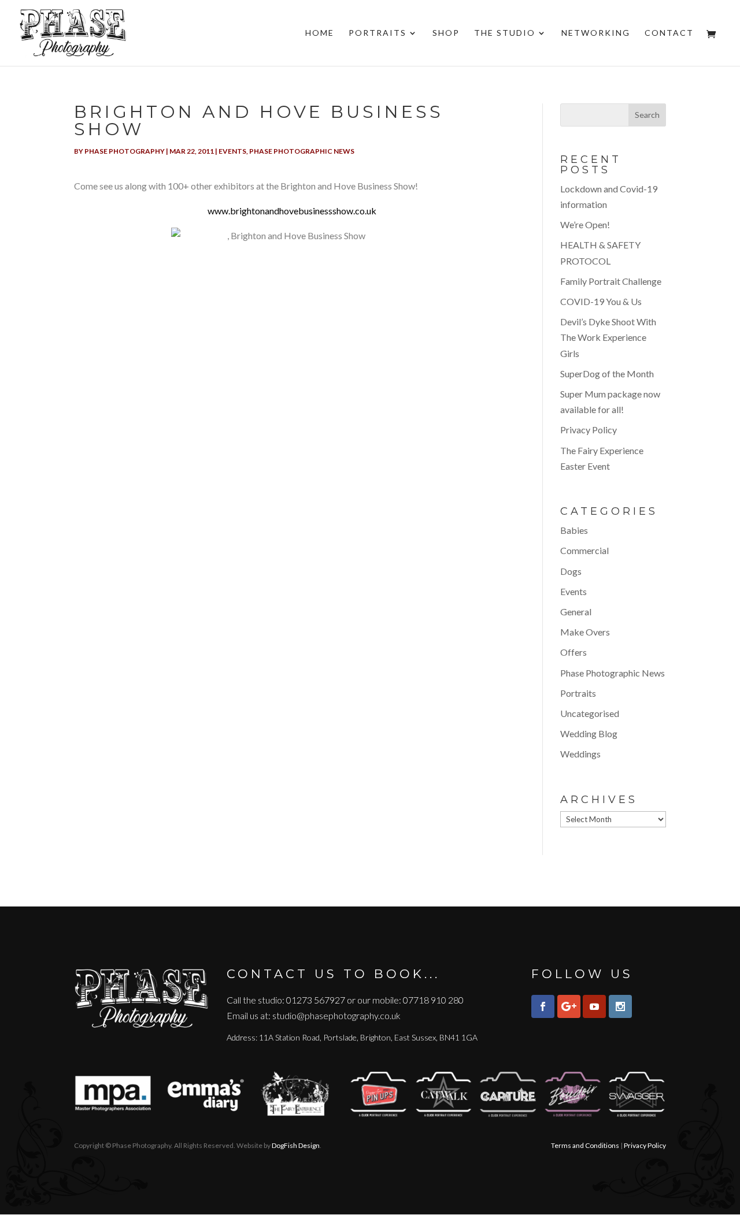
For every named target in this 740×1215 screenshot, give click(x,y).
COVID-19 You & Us (601, 301)
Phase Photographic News (301, 151)
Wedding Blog (588, 733)
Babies (574, 530)
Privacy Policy (588, 429)
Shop (446, 33)
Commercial (584, 550)
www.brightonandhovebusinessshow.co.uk (292, 210)
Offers (573, 651)
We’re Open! (585, 224)
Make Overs (585, 631)
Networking (595, 33)
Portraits (377, 33)
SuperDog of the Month (607, 373)
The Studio (504, 33)
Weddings (580, 753)
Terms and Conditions (585, 1145)
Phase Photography (124, 151)
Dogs (571, 571)
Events (232, 151)
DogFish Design (296, 1145)
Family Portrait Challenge (610, 281)
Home (319, 33)
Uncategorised (589, 713)
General (575, 611)
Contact (669, 33)
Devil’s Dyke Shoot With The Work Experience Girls (608, 337)
